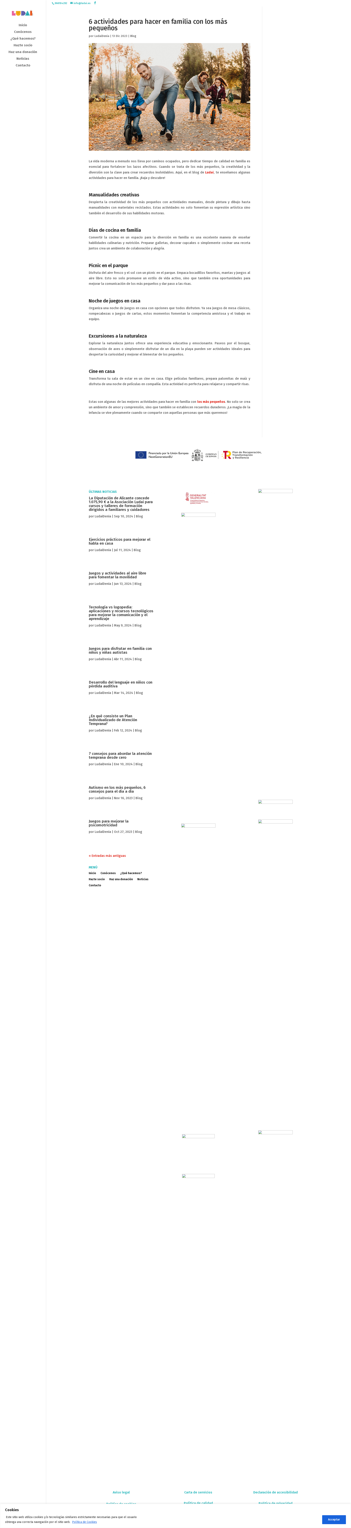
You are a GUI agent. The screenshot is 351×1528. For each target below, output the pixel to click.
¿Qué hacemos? (23, 39)
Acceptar (334, 1519)
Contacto (23, 65)
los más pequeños (211, 402)
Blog (133, 36)
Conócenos (23, 32)
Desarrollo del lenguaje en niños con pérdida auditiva (120, 684)
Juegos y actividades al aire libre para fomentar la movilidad (117, 575)
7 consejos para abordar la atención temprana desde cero (120, 755)
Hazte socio (23, 45)
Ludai (209, 172)
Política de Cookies (84, 1522)
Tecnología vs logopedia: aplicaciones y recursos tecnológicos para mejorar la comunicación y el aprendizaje (121, 613)
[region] (175, 1516)
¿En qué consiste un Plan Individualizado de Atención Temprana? (113, 720)
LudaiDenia (101, 36)
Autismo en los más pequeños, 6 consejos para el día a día (117, 789)
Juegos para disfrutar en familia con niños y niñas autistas (120, 650)
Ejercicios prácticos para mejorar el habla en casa (119, 541)
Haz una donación (23, 52)
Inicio (23, 25)
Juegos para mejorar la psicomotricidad (109, 823)
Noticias (22, 59)
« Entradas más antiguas (107, 856)
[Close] (346, 1507)
